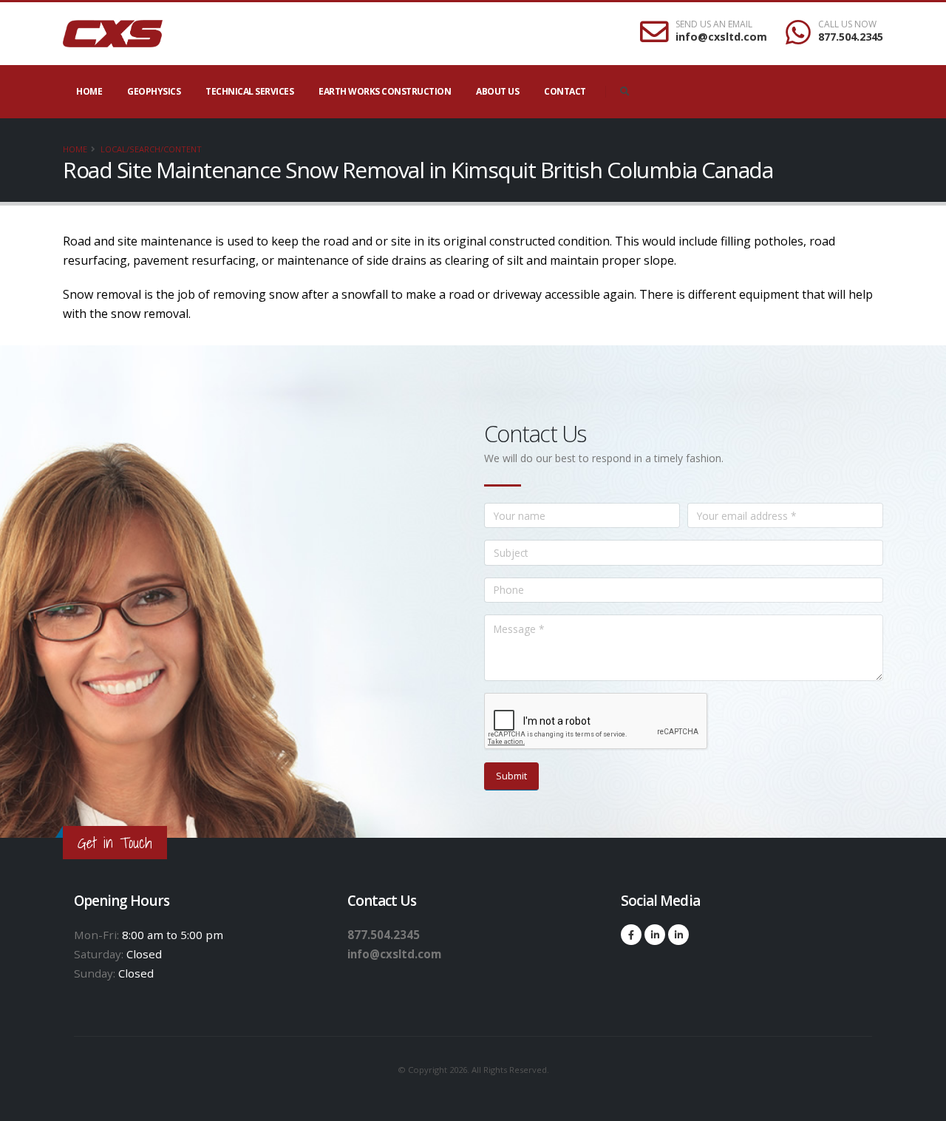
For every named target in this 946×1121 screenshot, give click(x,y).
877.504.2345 (850, 37)
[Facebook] (631, 934)
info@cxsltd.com (721, 37)
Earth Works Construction (385, 91)
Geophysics (153, 91)
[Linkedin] (654, 934)
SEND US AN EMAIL (714, 24)
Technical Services (249, 91)
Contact (565, 91)
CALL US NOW (847, 24)
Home (89, 91)
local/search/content (151, 149)
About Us (497, 91)
